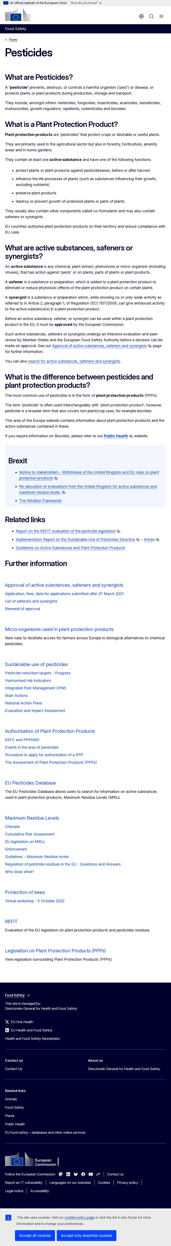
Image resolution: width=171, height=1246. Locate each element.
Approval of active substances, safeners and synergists (99, 346)
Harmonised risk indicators (28, 680)
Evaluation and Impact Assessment (35, 710)
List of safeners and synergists (31, 601)
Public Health (15, 1124)
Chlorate (12, 826)
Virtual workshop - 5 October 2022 (34, 901)
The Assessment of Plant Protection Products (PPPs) (51, 762)
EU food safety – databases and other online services (45, 1132)
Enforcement (16, 849)
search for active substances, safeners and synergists (74, 361)
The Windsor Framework (40, 500)
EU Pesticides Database (30, 783)
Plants (13, 39)
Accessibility (39, 1191)
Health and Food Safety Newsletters (32, 1038)
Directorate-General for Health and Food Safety (124, 1069)
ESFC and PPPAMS (22, 740)
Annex (149, 539)
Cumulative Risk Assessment (29, 834)
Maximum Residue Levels (32, 818)
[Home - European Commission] (17, 14)
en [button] (141, 16)
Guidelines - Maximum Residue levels (37, 856)
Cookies (104, 1182)
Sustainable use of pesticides (36, 664)
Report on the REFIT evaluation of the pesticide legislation (66, 531)
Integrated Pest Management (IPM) (35, 688)
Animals (11, 1099)
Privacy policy (127, 1182)
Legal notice (14, 1191)
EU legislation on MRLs (25, 841)
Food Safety (14, 1107)
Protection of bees (25, 892)
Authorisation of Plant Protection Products (50, 731)
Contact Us (13, 1069)
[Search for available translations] (150, 346)
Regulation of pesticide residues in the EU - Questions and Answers (63, 864)
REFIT (11, 921)
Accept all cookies (35, 1235)
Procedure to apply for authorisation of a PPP (44, 755)
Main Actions (16, 695)
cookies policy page (79, 1217)
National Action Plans (23, 703)
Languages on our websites (70, 1182)
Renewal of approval (22, 609)
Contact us (115, 1174)
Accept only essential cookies (86, 1235)
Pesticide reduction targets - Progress (37, 673)
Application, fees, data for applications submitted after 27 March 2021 (64, 593)
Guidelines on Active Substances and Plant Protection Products (70, 548)
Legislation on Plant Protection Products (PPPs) (55, 950)
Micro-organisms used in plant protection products (59, 629)
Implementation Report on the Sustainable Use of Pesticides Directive (75, 539)
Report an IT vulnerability (24, 1182)
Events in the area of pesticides (32, 747)
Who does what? (19, 871)
